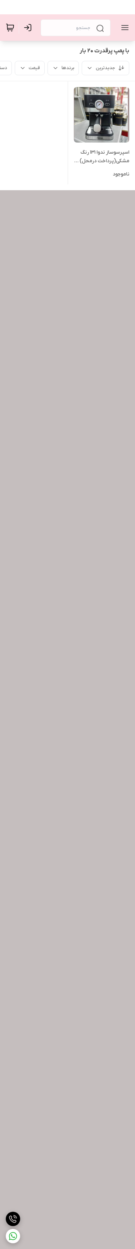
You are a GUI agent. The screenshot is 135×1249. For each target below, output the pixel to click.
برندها (68, 68)
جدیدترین (105, 68)
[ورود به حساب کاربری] (29, 27)
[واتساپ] (13, 1236)
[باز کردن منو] (123, 27)
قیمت (34, 68)
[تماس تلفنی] (13, 1219)
